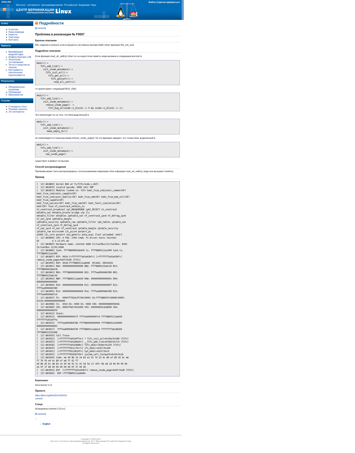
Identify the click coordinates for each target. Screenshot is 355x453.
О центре (13, 29)
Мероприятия (16, 94)
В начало (40, 28)
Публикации (15, 92)
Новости (13, 34)
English (46, 424)
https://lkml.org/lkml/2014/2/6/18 (51, 395)
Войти (152, 2)
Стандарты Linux (18, 106)
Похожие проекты (18, 109)
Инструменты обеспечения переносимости (17, 72)
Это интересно (16, 111)
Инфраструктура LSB (20, 57)
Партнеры (14, 37)
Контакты (13, 39)
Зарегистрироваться (168, 2)
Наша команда (16, 32)
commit (38, 398)
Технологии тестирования (16, 60)
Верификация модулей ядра (16, 53)
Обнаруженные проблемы (17, 88)
